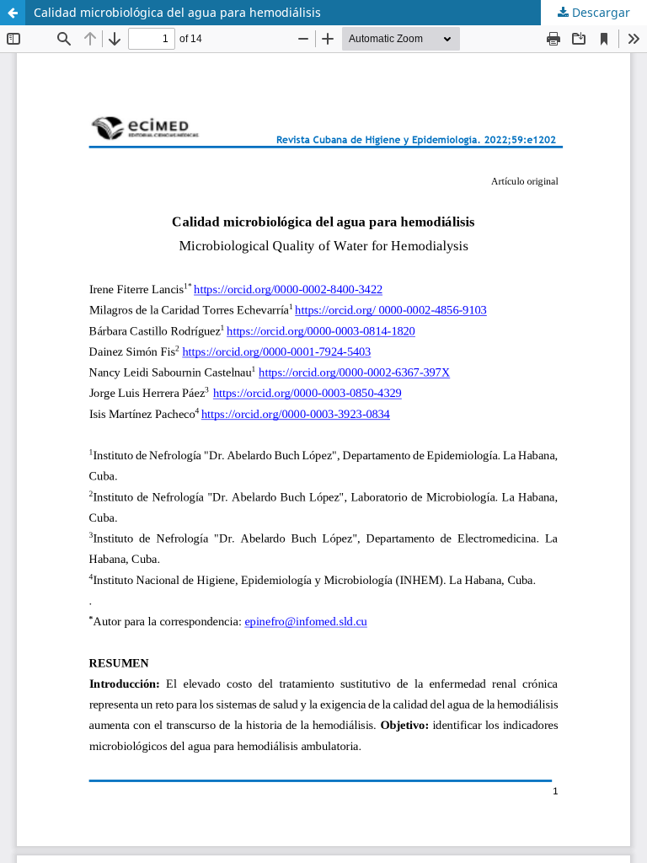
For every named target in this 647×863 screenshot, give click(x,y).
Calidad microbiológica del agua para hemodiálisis (177, 12)
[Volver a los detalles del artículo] (12, 12)
